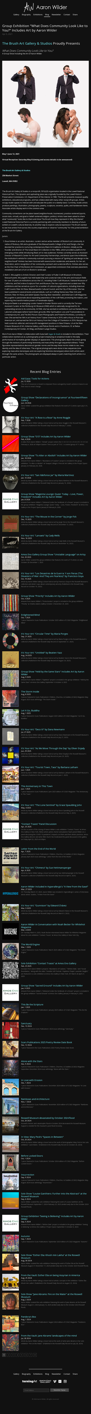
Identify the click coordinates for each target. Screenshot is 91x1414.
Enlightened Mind (30, 614)
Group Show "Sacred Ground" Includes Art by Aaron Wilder (52, 985)
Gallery (16, 14)
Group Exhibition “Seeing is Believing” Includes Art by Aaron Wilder (52, 1217)
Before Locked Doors (32, 1155)
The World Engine (30, 944)
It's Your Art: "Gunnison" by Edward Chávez (43, 905)
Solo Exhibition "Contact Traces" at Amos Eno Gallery (48, 963)
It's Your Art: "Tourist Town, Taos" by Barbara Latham (49, 767)
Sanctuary (26, 1023)
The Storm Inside (30, 691)
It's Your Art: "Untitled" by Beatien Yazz (41, 652)
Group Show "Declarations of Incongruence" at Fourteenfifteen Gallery (54, 399)
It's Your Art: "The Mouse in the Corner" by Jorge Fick (48, 516)
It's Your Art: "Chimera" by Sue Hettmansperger (46, 867)
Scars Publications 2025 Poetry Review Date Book (46, 1042)
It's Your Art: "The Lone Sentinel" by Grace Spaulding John (51, 805)
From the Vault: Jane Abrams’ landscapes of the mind (49, 1335)
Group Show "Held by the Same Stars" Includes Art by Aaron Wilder (52, 673)
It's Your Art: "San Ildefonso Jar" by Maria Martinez (47, 475)
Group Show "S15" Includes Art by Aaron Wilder (46, 436)
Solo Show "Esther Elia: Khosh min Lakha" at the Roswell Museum (50, 1256)
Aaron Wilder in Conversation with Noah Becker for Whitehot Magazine (53, 926)
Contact (67, 14)
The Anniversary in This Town (37, 786)
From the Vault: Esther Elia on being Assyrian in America (50, 1275)
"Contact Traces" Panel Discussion (39, 823)
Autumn (25, 1236)
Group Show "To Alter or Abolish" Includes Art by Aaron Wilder (54, 455)
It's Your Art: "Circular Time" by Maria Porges (44, 633)
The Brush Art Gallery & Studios (27, 43)
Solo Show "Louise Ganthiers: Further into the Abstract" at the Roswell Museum (54, 1195)
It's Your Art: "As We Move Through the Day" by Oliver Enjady (53, 748)
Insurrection (27, 1174)
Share (75, 14)
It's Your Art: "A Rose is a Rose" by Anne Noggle (45, 417)
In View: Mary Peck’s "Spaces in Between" (42, 1136)
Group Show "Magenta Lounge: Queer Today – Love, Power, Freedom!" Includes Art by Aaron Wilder (52, 495)
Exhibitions (38, 14)
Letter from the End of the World (38, 848)
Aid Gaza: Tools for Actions (35, 378)
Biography (26, 14)
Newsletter (56, 14)
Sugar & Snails (54, 334)
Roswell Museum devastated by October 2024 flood (47, 1117)
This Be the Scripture (32, 1004)
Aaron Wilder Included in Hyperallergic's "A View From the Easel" (54, 886)
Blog (47, 14)
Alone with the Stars (31, 1061)
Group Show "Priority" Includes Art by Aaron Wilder (48, 595)
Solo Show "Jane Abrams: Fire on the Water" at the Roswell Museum (51, 1295)
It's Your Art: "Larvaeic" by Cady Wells (40, 535)
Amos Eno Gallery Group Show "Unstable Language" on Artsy (53, 554)
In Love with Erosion (31, 1080)
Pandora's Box (28, 1316)
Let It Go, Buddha (30, 710)
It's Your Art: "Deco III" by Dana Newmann (43, 729)
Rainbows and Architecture (35, 1099)
